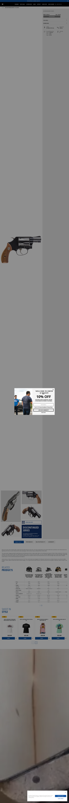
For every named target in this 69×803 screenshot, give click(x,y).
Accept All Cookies (61, 795)
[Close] (65, 792)
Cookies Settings (60, 798)
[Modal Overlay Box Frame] (34, 401)
